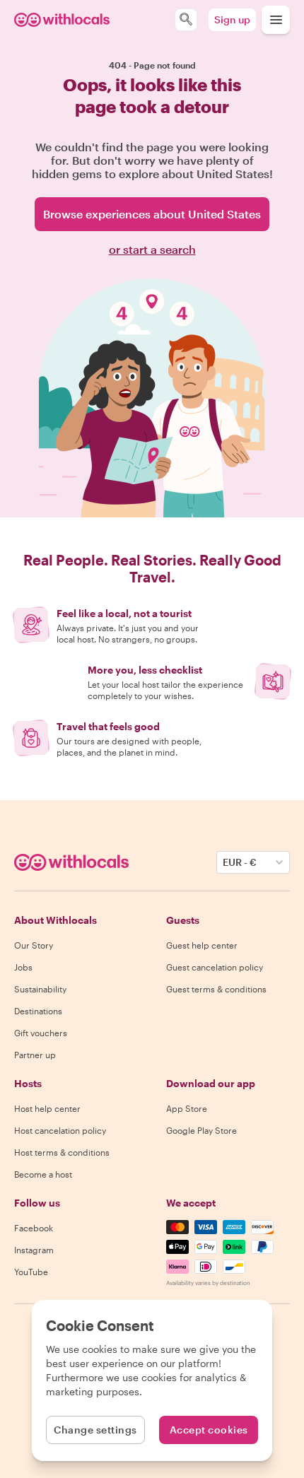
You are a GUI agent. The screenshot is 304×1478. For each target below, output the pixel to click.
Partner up (35, 1055)
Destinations (38, 1011)
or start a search (152, 249)
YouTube (31, 1272)
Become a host (43, 1174)
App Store (186, 1108)
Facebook (33, 1228)
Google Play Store (201, 1130)
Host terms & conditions (62, 1152)
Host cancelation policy (60, 1130)
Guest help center (202, 945)
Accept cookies (209, 1430)
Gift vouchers (40, 1033)
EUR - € (240, 862)
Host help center (47, 1108)
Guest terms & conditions (216, 989)
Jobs (23, 967)
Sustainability (40, 989)
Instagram (34, 1250)
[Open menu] (276, 20)
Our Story (33, 945)
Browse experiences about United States (152, 214)
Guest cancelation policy (214, 967)
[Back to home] (62, 20)
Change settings (95, 1430)
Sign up (232, 19)
